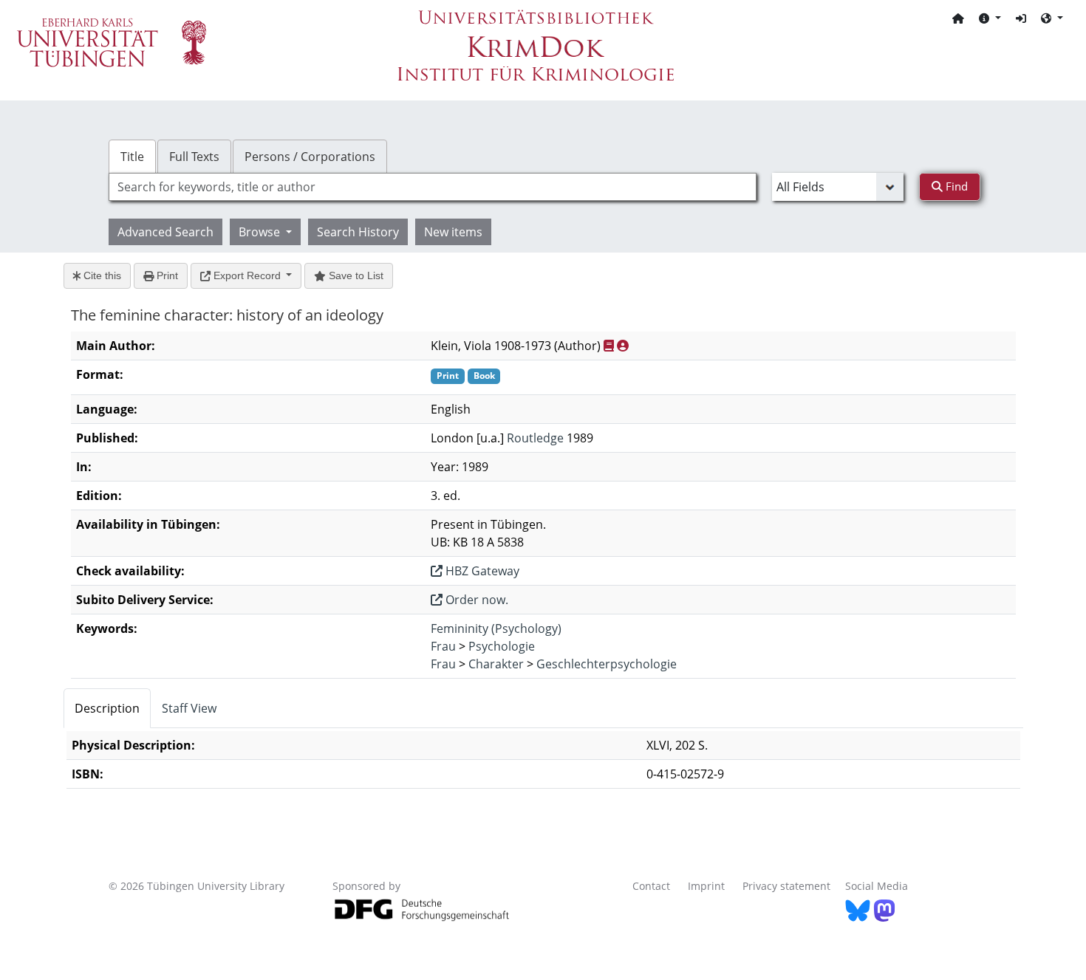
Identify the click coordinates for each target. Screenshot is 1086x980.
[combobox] (433, 187)
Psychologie (501, 646)
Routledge (535, 438)
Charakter (496, 664)
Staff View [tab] (189, 708)
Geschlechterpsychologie (606, 664)
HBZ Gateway (481, 571)
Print (166, 275)
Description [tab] (107, 708)
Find (955, 186)
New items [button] (453, 232)
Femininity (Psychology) (496, 628)
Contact (651, 886)
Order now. (475, 600)
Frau (443, 646)
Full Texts (194, 156)
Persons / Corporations (310, 156)
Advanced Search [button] (165, 232)
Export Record (247, 275)
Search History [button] (358, 232)
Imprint (706, 886)
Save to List (354, 275)
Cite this (101, 275)
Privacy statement (786, 886)
